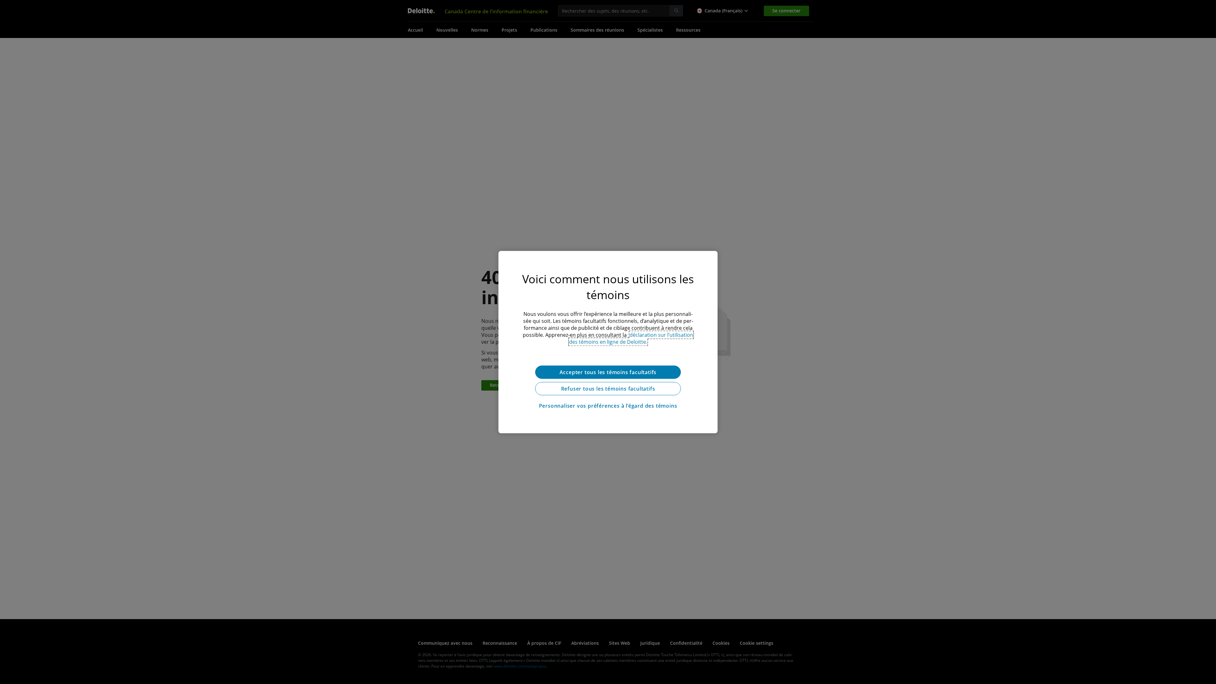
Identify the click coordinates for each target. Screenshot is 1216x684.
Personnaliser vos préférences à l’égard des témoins (608, 405)
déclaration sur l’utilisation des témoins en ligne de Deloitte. (631, 338)
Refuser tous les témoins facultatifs (608, 388)
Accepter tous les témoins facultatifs (608, 371)
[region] (608, 342)
